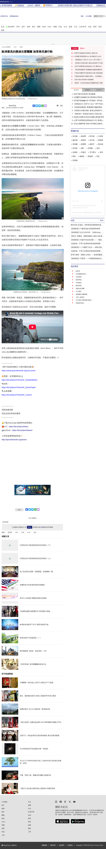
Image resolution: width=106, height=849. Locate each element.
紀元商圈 (89, 16)
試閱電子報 (4, 16)
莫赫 (22, 532)
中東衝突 (78, 282)
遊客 (16, 532)
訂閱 (41, 527)
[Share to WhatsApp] (42, 106)
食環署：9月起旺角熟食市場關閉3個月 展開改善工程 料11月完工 (89, 83)
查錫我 (90, 156)
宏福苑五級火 (80, 303)
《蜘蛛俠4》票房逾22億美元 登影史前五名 (88, 114)
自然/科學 (82, 27)
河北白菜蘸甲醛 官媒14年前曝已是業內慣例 (89, 124)
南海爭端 (78, 280)
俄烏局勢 (78, 285)
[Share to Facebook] (34, 106)
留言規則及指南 (5, 521)
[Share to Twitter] (37, 106)
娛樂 (2, 30)
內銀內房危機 (80, 288)
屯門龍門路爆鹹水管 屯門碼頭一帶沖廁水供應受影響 (89, 101)
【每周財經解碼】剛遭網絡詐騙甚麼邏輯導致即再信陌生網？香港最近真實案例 (88, 70)
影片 (3, 805)
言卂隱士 (93, 152)
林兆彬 (75, 148)
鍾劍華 (83, 136)
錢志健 (75, 140)
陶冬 (74, 156)
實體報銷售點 (14, 16)
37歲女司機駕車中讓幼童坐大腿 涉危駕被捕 (88, 73)
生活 (65, 27)
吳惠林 (75, 152)
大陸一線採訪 (80, 297)
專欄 (55, 27)
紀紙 (89, 27)
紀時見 (78, 271)
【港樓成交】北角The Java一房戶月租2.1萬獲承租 (88, 60)
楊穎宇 (92, 144)
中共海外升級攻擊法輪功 (84, 300)
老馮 (101, 152)
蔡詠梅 (100, 144)
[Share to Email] (45, 106)
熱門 (23, 27)
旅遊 (21, 47)
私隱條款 (70, 845)
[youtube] (74, 801)
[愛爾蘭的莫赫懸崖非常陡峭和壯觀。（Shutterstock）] (32, 76)
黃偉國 (75, 144)
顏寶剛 (83, 144)
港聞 (28, 27)
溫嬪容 (81, 156)
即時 (18, 27)
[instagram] (56, 801)
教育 (100, 27)
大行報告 (78, 291)
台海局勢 (78, 277)
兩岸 (33, 27)
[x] (69, 801)
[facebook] (60, 801)
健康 (70, 27)
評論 (60, 27)
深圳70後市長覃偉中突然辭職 (83, 79)
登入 (29, 527)
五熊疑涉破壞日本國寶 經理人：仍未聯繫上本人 (89, 76)
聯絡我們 (53, 845)
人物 (3, 835)
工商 (29, 832)
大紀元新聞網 (6, 47)
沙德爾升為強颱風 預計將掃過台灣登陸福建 (89, 97)
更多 (98, 156)
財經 (44, 27)
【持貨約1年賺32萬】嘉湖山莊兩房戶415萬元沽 (89, 63)
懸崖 (35, 532)
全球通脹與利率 (81, 274)
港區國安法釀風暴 (81, 294)
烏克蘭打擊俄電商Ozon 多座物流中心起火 (88, 56)
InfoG (49, 27)
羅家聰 (100, 140)
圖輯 (29, 828)
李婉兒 (83, 152)
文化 (75, 27)
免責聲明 (61, 845)
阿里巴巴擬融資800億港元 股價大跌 (86, 53)
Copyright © (80, 845)
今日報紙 (4, 802)
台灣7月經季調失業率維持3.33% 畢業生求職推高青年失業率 (88, 66)
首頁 (2, 27)
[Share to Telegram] (39, 106)
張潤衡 (90, 148)
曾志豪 (75, 136)
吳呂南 (92, 140)
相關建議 (44, 845)
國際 (38, 27)
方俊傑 (100, 136)
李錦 (98, 148)
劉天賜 (92, 136)
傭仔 (82, 148)
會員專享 (11, 27)
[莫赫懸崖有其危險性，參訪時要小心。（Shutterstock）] (33, 269)
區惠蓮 (75, 160)
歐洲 (28, 532)
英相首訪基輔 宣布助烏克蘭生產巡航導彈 (89, 117)
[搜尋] (105, 16)
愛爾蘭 (10, 532)
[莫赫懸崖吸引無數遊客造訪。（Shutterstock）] (33, 199)
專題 (3, 828)
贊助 (82, 16)
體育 (95, 27)
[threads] (65, 801)
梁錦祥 (83, 140)
